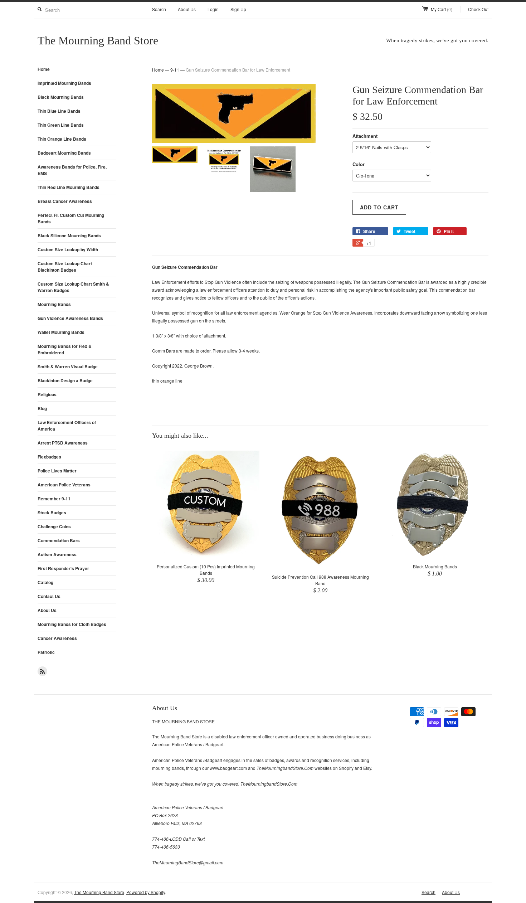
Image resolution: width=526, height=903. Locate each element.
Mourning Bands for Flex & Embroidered (65, 349)
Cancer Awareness (57, 638)
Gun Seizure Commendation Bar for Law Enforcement (238, 70)
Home (44, 69)
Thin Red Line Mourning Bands (68, 187)
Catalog (45, 582)
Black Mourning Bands (61, 97)
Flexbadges (49, 456)
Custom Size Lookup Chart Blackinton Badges (65, 266)
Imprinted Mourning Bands (64, 83)
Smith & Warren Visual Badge (68, 366)
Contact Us (49, 596)
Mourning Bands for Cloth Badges (72, 624)
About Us (187, 9)
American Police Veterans (64, 484)
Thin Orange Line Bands (62, 139)
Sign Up (238, 9)
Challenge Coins (54, 526)
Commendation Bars (59, 540)
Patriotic (46, 652)
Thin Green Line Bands (61, 125)
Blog (42, 408)
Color (358, 164)
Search (159, 9)
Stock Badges (52, 512)
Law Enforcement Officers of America (67, 425)
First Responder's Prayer (63, 568)
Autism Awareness (57, 554)
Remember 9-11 (54, 498)
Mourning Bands (54, 304)
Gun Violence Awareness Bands (70, 318)
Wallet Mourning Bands (61, 332)
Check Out (478, 9)
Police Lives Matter (57, 470)
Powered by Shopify (145, 892)
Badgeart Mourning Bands (64, 153)
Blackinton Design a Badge (65, 380)
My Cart (441, 9)
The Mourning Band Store (99, 892)
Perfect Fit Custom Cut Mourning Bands (71, 218)
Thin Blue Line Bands (59, 111)
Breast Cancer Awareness (65, 201)
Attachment (365, 135)
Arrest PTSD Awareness (63, 443)
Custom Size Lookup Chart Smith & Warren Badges (73, 287)
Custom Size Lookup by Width (68, 249)
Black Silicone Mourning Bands (69, 235)
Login (213, 9)
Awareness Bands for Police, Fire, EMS (72, 170)
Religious (47, 394)
